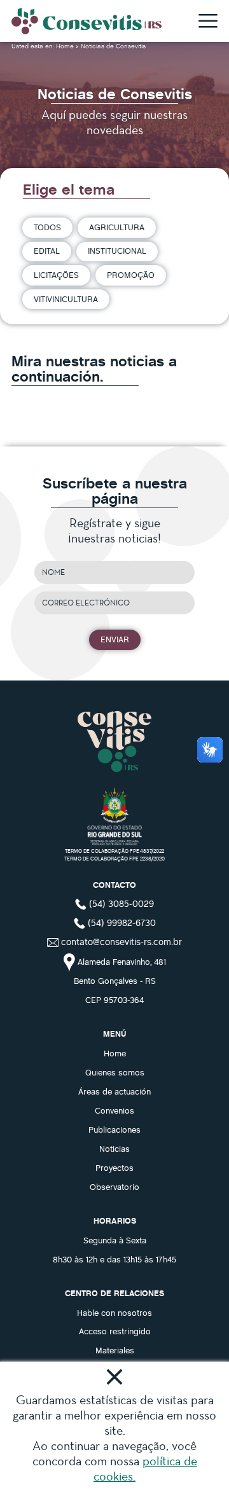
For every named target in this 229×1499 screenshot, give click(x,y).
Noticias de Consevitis (113, 45)
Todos (47, 227)
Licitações (56, 274)
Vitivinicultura (66, 299)
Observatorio (114, 1186)
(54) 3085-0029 (120, 903)
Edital (47, 250)
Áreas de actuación (114, 1091)
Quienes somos (114, 1072)
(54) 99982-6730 (120, 922)
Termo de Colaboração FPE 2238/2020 (114, 858)
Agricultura (116, 227)
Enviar (115, 639)
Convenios (114, 1110)
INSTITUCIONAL (117, 250)
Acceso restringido (115, 1331)
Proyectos (114, 1167)
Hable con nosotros (114, 1312)
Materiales (114, 1350)
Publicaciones (114, 1129)
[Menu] (208, 21)
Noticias (114, 1148)
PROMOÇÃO (131, 274)
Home (66, 45)
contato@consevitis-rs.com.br (121, 941)
